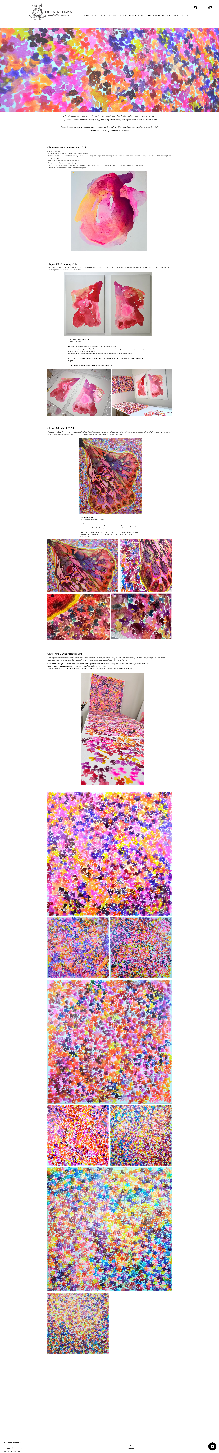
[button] (210, 7)
